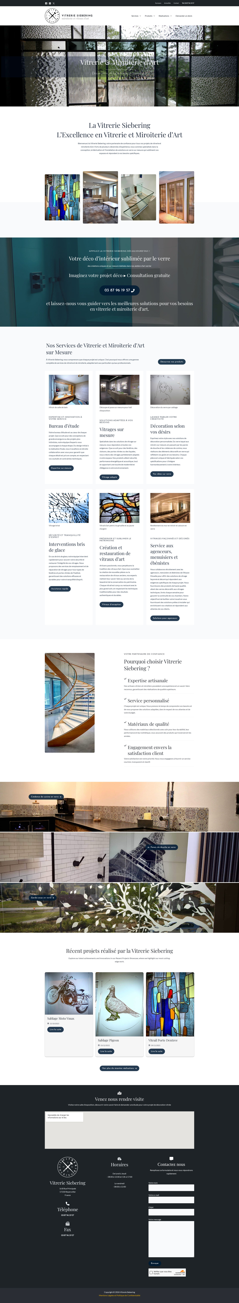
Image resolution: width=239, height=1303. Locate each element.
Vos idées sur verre (162, 474)
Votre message (155, 1219)
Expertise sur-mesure (61, 468)
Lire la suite (55, 1030)
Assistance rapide (59, 589)
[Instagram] (50, 3)
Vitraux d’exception (111, 605)
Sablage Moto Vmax (60, 1018)
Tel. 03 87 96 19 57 (188, 3)
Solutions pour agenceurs (165, 618)
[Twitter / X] (54, 3)
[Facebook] (46, 3)
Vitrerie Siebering (77, 16)
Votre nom (153, 1183)
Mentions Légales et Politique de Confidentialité (119, 1295)
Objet (151, 1207)
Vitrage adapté (109, 477)
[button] (139, 16)
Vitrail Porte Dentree (163, 1040)
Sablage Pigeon (108, 1040)
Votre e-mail (154, 1195)
